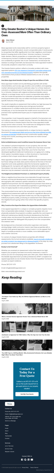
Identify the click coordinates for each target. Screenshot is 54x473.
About (6, 431)
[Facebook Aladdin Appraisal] (22, 459)
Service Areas (8, 448)
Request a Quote (9, 451)
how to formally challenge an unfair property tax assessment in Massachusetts (27, 240)
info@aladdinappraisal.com (15, 414)
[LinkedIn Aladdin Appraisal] (28, 459)
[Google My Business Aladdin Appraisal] (25, 459)
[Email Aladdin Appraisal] (32, 459)
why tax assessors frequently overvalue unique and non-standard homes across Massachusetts (26, 71)
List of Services (9, 446)
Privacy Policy (25, 467)
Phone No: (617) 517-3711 (12, 411)
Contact (7, 438)
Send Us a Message (10, 420)
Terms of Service (34, 467)
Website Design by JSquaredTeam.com (44, 470)
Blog (6, 433)
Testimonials (8, 436)
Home (6, 428)
